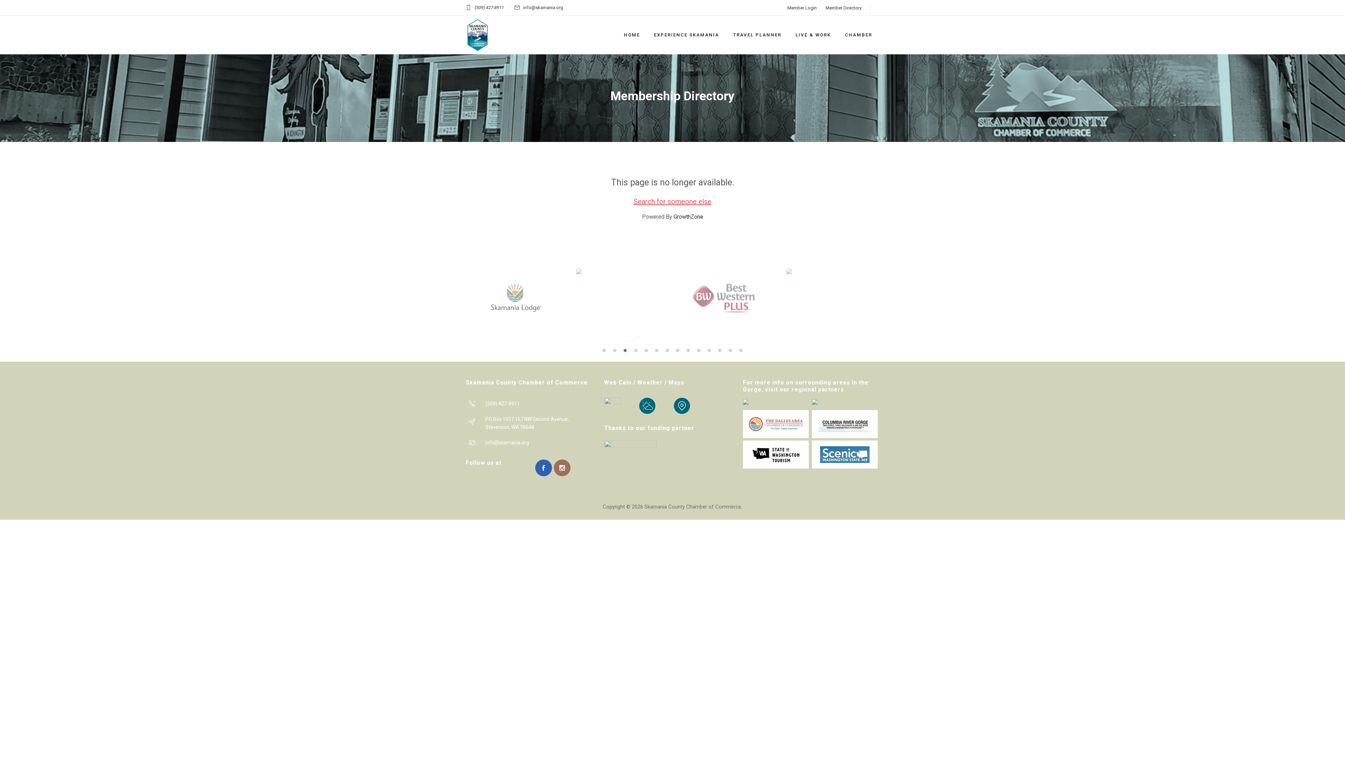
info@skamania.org (543, 7)
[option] (521, 297)
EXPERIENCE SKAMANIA (686, 34)
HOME (632, 34)
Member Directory (844, 8)
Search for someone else (672, 201)
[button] (604, 350)
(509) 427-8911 (489, 7)
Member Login (802, 8)
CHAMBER (858, 34)
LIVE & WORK (813, 34)
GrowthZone (688, 216)
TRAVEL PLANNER (757, 34)
